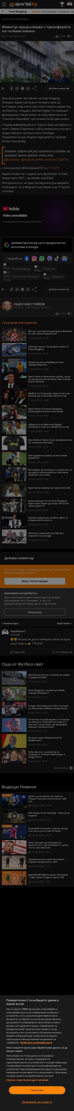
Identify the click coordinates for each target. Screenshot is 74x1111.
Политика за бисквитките (36, 1042)
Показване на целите (37, 1102)
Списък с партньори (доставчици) (27, 1079)
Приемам (37, 1090)
